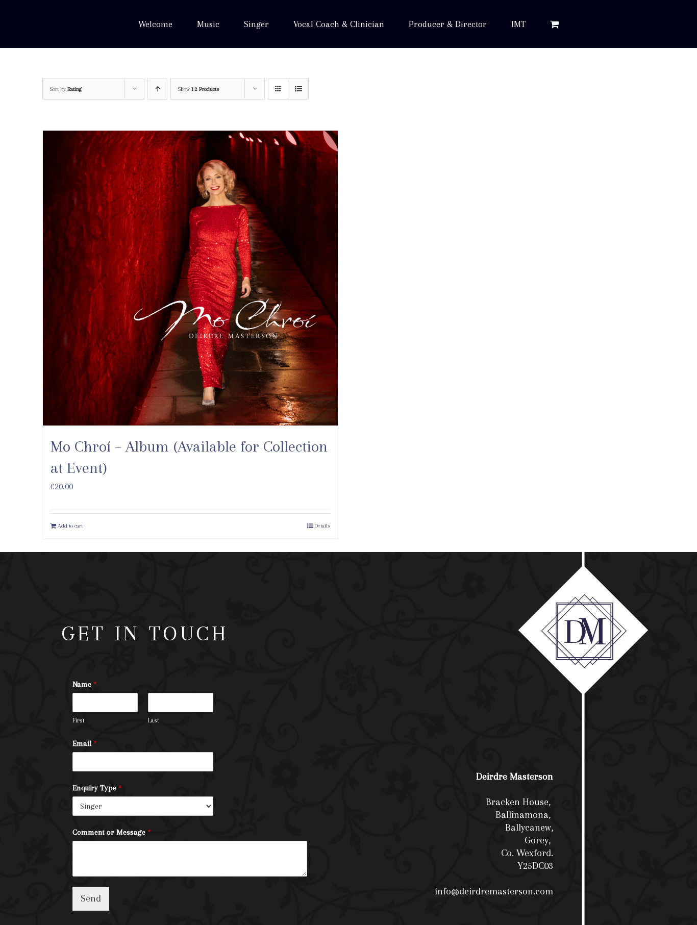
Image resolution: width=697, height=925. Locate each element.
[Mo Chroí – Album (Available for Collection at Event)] (190, 278)
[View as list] (298, 89)
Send (91, 898)
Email (84, 743)
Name (84, 684)
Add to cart (70, 525)
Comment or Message (111, 832)
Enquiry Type (97, 787)
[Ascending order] (157, 89)
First (78, 720)
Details (322, 525)
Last (153, 720)
